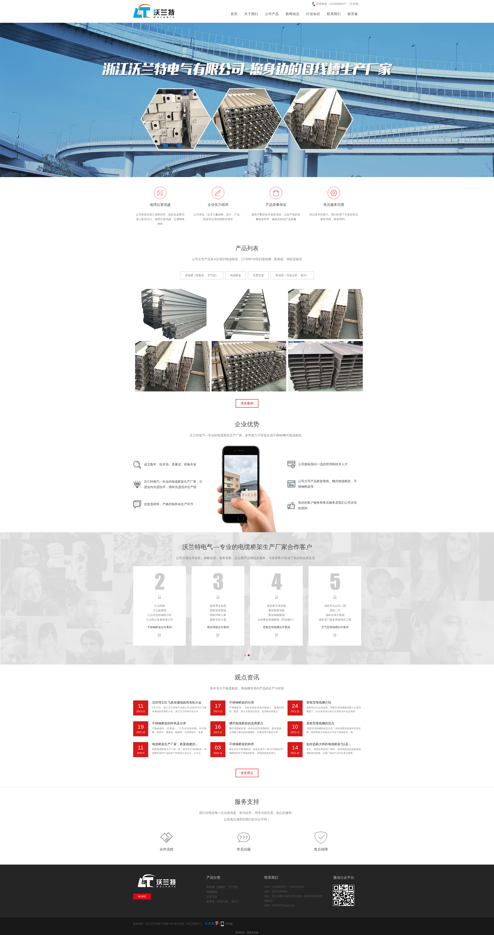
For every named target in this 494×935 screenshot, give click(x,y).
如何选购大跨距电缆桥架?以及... (328, 744)
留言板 (353, 14)
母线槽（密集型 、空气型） (223, 887)
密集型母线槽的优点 (320, 723)
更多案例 (247, 403)
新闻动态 (292, 14)
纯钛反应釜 (252, 932)
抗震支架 (211, 896)
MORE (142, 896)
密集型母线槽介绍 (318, 702)
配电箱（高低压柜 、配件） (223, 901)
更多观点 (247, 773)
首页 (234, 14)
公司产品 (272, 14)
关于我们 (251, 14)
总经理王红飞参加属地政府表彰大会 (176, 702)
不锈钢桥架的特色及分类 (169, 723)
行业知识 (313, 14)
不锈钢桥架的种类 (241, 744)
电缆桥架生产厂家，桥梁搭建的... (175, 744)
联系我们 (334, 14)
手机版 (229, 923)
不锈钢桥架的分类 (241, 702)
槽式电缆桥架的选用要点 (246, 723)
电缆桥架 (211, 891)
